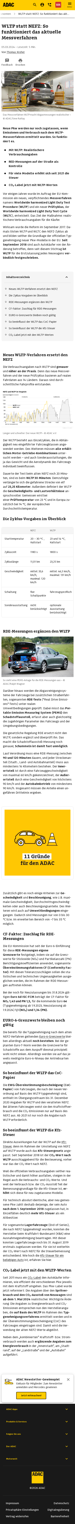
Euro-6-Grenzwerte (52, 1036)
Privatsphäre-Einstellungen (22, 1509)
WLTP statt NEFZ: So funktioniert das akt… (43, 13)
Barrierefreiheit (60, 1516)
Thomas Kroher (16, 52)
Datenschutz (61, 1503)
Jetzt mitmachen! (31, 1395)
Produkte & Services (16, 1421)
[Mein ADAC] (42, 5)
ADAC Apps (11, 1409)
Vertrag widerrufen (17, 1516)
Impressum (12, 1503)
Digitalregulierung (58, 1509)
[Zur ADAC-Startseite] (8, 5)
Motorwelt (11, 1459)
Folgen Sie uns (13, 1434)
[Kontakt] (49, 5)
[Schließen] (68, 1379)
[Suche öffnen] (34, 4)
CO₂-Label (34, 1278)
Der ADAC (11, 1446)
